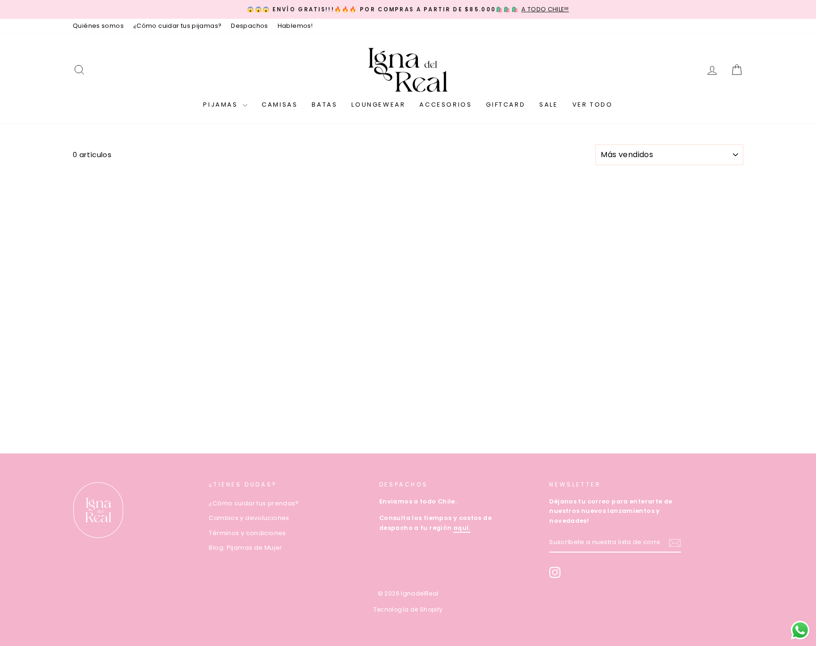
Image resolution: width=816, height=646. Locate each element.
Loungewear (378, 104)
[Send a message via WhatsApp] (800, 630)
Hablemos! (295, 26)
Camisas (280, 104)
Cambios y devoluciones (249, 518)
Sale (548, 104)
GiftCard (505, 104)
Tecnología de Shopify (408, 609)
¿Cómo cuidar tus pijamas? (177, 26)
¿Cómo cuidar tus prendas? (253, 503)
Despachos (249, 26)
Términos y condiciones (247, 533)
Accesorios (445, 104)
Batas (324, 104)
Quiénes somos (98, 26)
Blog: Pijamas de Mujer (245, 548)
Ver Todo (592, 104)
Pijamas (221, 104)
